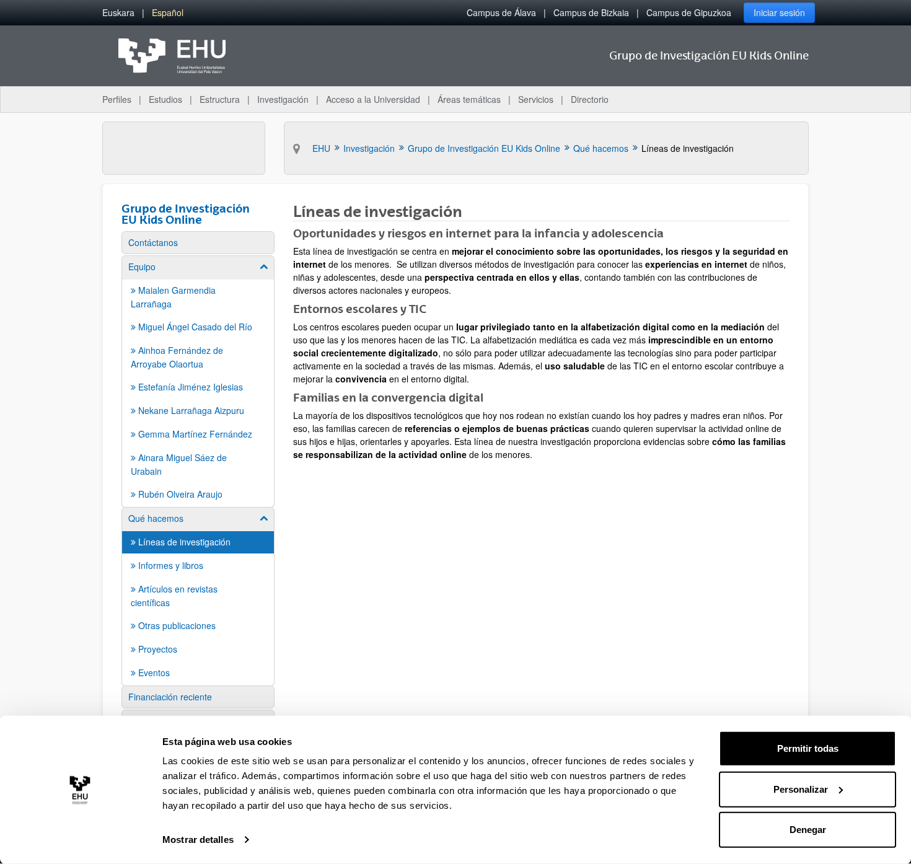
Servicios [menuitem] (535, 99)
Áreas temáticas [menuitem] (469, 99)
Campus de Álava (501, 12)
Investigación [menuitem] (283, 99)
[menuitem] (118, 12)
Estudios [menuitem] (165, 99)
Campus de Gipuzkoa (688, 12)
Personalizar (800, 788)
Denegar (808, 829)
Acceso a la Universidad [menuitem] (373, 99)
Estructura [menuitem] (220, 99)
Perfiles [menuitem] (116, 99)
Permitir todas (807, 748)
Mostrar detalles (198, 839)
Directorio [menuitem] (590, 99)
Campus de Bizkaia (591, 12)
